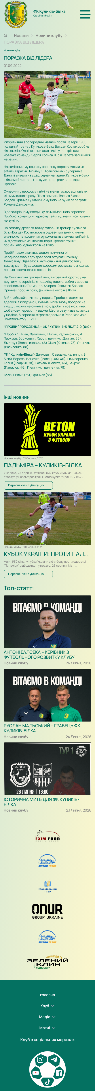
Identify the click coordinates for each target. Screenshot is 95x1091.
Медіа (44, 1017)
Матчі (44, 1028)
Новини (21, 35)
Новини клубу (49, 35)
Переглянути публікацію (26, 485)
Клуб (44, 1006)
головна (47, 994)
